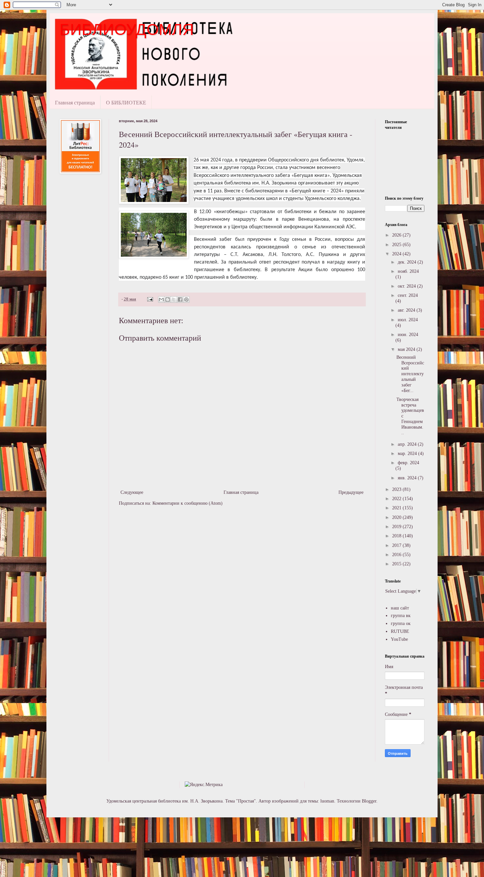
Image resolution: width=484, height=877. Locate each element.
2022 (397, 498)
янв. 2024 (408, 477)
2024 (397, 253)
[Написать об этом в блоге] (167, 299)
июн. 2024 (408, 334)
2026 (397, 235)
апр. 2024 (408, 444)
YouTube (399, 639)
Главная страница (75, 102)
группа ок (401, 623)
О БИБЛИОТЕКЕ (126, 102)
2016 (397, 554)
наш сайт (400, 608)
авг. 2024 (407, 310)
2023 (397, 489)
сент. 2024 (408, 295)
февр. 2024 (408, 462)
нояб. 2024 (408, 271)
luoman (327, 801)
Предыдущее (350, 492)
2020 (397, 517)
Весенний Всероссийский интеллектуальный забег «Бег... (410, 374)
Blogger (369, 801)
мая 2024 (407, 349)
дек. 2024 (407, 262)
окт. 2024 (407, 286)
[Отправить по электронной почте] (161, 299)
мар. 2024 (408, 453)
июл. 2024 (408, 319)
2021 (397, 507)
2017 (397, 545)
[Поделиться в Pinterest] (186, 299)
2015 (397, 563)
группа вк (401, 615)
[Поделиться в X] (174, 299)
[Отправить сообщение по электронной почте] (149, 299)
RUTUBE (400, 631)
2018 (397, 535)
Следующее (132, 492)
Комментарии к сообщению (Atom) (187, 503)
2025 (397, 244)
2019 (397, 526)
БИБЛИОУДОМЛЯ (127, 29)
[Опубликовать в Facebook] (180, 299)
